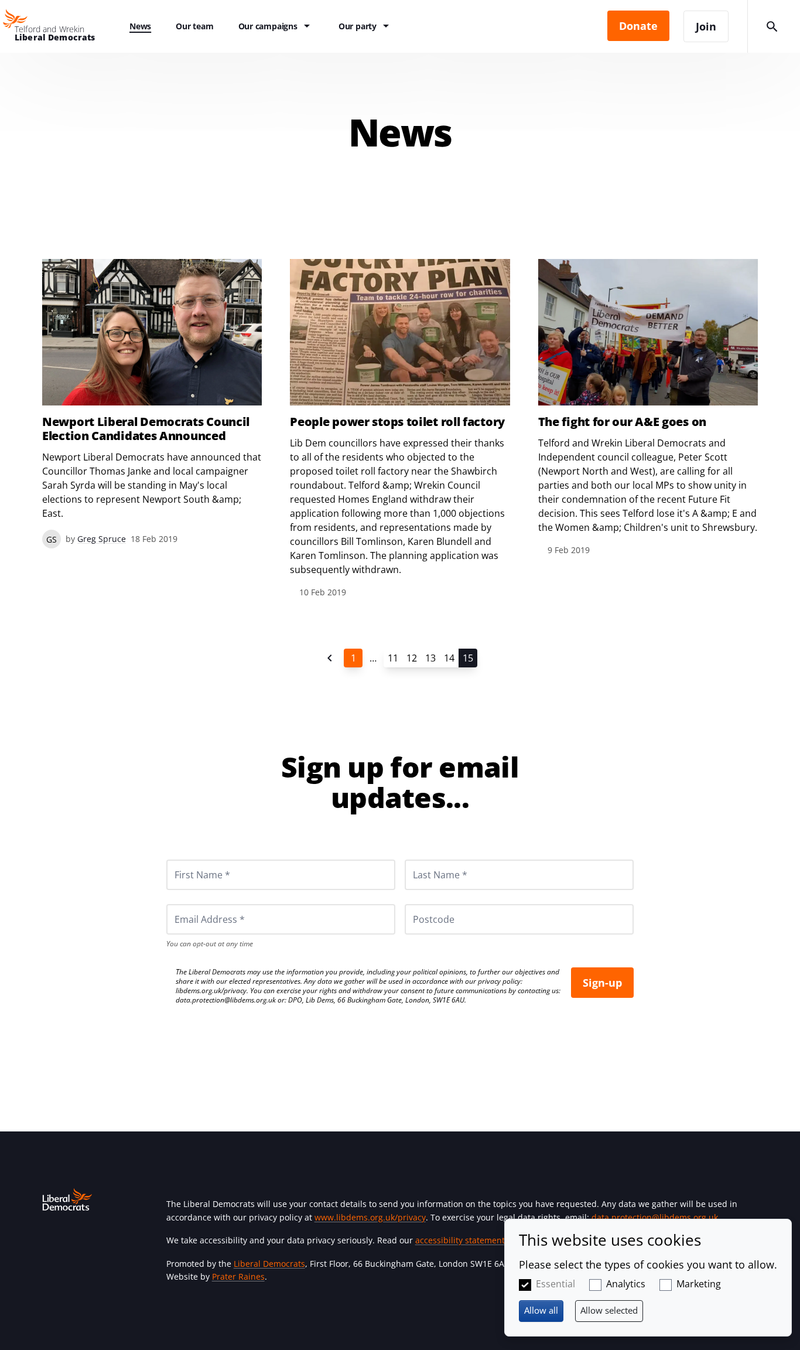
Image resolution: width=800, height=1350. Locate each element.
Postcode (420, 904)
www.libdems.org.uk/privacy (370, 1217)
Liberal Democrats (269, 1263)
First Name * (188, 859)
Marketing (698, 1283)
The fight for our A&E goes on (622, 422)
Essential (555, 1283)
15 (468, 658)
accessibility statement (460, 1240)
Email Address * (193, 904)
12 (411, 658)
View (152, 403)
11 (393, 658)
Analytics (625, 1283)
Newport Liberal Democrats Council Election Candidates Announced (145, 429)
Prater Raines (238, 1276)
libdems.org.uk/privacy (211, 991)
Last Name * (425, 859)
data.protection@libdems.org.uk (226, 1000)
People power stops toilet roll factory (397, 422)
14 (449, 658)
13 (430, 658)
